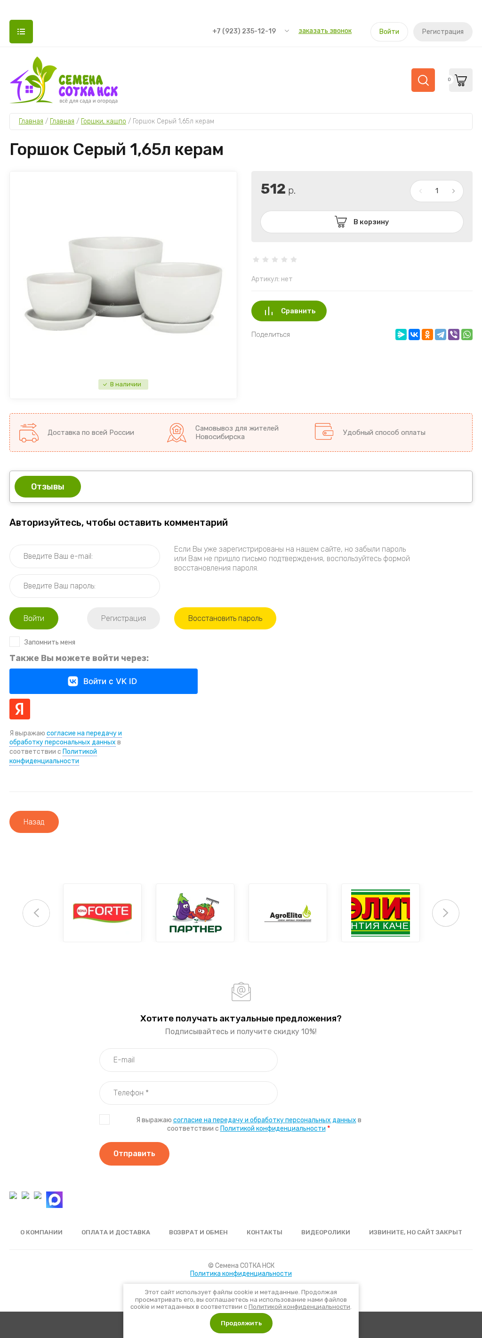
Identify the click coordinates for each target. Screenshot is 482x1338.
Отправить (134, 1153)
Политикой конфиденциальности (273, 1129)
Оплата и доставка (115, 1232)
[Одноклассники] (427, 334)
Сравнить (298, 311)
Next (446, 913)
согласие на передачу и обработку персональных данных (65, 738)
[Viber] (453, 334)
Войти (389, 32)
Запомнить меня (49, 642)
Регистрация (443, 32)
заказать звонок (325, 31)
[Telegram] (440, 334)
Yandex (19, 709)
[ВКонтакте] (414, 334)
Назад (34, 821)
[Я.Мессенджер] (401, 334)
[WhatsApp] (467, 334)
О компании (41, 1232)
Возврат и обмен (198, 1232)
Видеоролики (325, 1232)
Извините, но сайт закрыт (415, 1232)
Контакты (264, 1232)
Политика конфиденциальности (241, 1274)
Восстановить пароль (225, 618)
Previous (36, 913)
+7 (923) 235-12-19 (244, 31)
